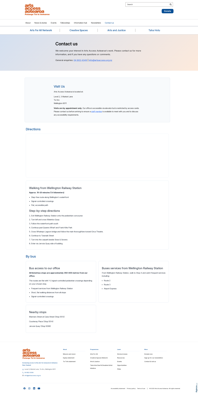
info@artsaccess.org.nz (100, 60)
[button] (197, 391)
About (27, 23)
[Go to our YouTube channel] (39, 388)
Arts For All (94, 354)
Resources (121, 358)
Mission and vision (69, 354)
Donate (167, 11)
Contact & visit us (150, 361)
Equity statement (68, 358)
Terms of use (141, 388)
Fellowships (65, 23)
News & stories (40, 23)
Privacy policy (131, 388)
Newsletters (96, 23)
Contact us (109, 23)
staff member (96, 111)
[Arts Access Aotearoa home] (33, 353)
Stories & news (122, 354)
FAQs (119, 369)
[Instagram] (29, 388)
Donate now (148, 354)
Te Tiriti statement (69, 361)
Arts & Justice (95, 361)
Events (53, 23)
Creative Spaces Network (99, 358)
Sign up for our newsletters (153, 358)
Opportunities (122, 365)
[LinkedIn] (34, 388)
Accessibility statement (118, 388)
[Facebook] (24, 388)
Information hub (80, 23)
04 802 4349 (80, 60)
